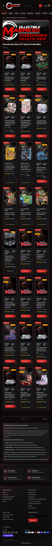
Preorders (4, 13)
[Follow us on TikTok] (16, 532)
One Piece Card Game (9, 171)
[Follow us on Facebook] (4, 532)
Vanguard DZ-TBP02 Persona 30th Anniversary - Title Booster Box (25, 257)
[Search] (40, 5)
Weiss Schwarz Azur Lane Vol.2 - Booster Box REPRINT (9, 79)
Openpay (30, 505)
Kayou (22, 129)
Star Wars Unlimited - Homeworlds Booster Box (41, 79)
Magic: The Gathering (25, 171)
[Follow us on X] (6, 532)
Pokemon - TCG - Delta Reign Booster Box (42, 213)
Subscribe (32, 520)
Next (45, 418)
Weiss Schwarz (8, 82)
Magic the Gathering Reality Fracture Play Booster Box (41, 169)
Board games (30, 13)
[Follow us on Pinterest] (11, 532)
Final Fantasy (8, 127)
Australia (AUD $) (6, 527)
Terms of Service (32, 508)
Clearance (37, 13)
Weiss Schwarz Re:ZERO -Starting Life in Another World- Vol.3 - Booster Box (42, 395)
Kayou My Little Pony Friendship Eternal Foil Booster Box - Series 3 (42, 122)
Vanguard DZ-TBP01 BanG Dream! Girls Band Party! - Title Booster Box (41, 305)
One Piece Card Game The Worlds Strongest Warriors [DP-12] (10, 167)
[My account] (45, 5)
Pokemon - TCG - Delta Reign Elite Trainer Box (26, 213)
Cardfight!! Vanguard (25, 261)
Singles (16, 13)
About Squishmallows (8, 514)
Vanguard (45, 13)
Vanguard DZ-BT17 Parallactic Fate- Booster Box (41, 256)
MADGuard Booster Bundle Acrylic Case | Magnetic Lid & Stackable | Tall (9, 258)
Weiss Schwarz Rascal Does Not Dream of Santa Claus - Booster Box (42, 350)
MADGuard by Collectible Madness (9, 263)
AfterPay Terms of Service (34, 503)
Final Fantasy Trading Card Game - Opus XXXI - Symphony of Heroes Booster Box (10, 123)
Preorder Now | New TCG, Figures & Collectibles (16, 17)
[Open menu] (3, 5)
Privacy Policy (31, 496)
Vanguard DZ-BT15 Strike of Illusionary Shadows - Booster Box (10, 349)
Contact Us (5, 494)
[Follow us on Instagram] (9, 532)
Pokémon (11, 13)
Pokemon (7, 216)
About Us (5, 492)
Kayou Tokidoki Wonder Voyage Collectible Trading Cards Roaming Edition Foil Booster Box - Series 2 (26, 124)
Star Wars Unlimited (41, 82)
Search (4, 501)
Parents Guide (6, 517)
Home (4, 17)
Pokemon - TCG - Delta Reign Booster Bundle (10, 213)
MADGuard (23, 13)
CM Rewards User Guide (8, 496)
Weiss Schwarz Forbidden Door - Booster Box (24, 349)
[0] (48, 6)
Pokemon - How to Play (8, 519)
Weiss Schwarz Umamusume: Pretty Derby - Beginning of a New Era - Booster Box (10, 395)
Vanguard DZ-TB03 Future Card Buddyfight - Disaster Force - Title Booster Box (10, 305)
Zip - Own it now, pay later (34, 501)
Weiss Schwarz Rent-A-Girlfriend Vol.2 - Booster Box (25, 79)
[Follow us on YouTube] (14, 532)
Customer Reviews (7, 499)
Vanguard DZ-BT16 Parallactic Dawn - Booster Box (25, 304)
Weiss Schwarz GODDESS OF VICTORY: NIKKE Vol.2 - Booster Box (26, 395)
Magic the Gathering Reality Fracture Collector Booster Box (26, 167)
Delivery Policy (31, 492)
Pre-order (10, 89)
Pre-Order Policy (32, 494)
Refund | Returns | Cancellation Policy (37, 499)
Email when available (10, 182)
